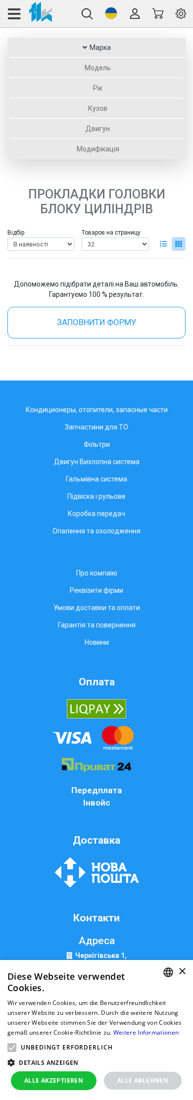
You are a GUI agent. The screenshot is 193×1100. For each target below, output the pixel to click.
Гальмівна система (96, 479)
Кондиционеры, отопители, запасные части (97, 410)
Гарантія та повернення (97, 625)
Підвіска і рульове (96, 496)
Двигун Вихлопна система (97, 462)
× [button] (182, 971)
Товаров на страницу (111, 232)
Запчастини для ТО (96, 427)
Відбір (15, 232)
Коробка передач (96, 514)
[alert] (96, 1030)
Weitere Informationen (146, 1032)
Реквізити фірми (96, 590)
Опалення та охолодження (96, 531)
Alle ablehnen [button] (142, 1080)
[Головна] (29, 13)
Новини (97, 642)
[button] (111, 13)
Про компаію (96, 573)
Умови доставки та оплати (96, 608)
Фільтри (97, 444)
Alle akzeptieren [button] (53, 1080)
